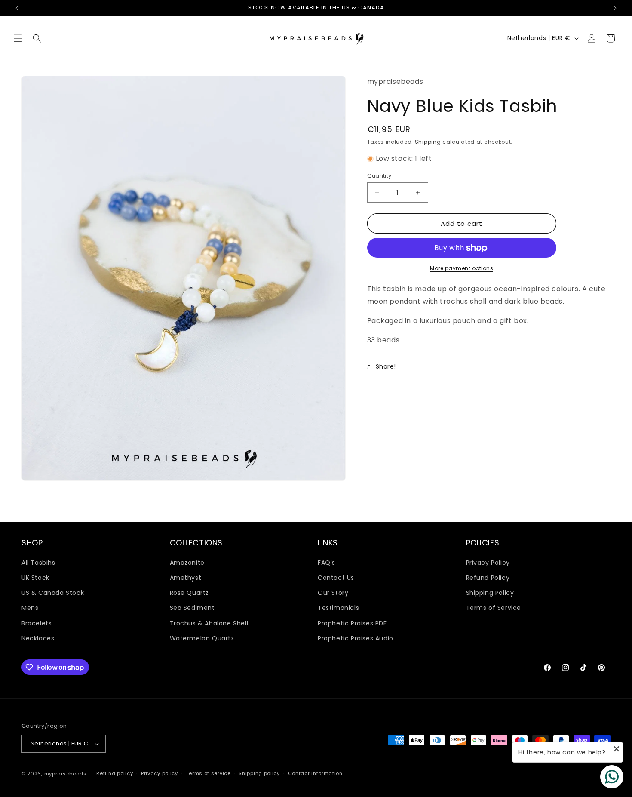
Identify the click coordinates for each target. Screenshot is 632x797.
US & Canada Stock (52, 592)
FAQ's (326, 562)
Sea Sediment (192, 607)
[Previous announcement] (16, 8)
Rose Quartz (189, 592)
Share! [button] (386, 366)
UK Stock (35, 577)
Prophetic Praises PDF (352, 623)
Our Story (333, 592)
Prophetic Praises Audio (355, 638)
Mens (29, 607)
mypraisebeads (65, 773)
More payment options (461, 268)
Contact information (315, 773)
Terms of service (208, 773)
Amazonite (187, 562)
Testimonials (338, 607)
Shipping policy (259, 773)
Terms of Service (494, 607)
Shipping (428, 141)
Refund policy (114, 773)
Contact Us (336, 577)
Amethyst (186, 577)
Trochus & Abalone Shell (209, 623)
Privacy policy (159, 773)
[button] (18, 38)
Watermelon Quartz (202, 638)
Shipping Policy (490, 592)
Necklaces (37, 638)
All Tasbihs (38, 562)
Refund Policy (488, 577)
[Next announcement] (615, 8)
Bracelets (36, 623)
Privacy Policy (488, 562)
